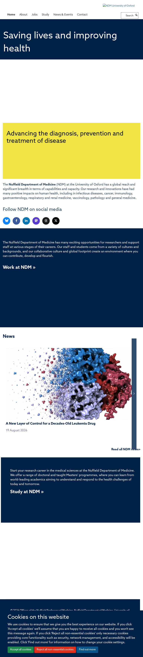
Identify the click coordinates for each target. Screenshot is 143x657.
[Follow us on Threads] (46, 221)
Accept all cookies (20, 649)
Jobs (34, 14)
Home (11, 14)
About (23, 14)
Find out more (87, 649)
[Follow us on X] (56, 221)
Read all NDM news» (125, 449)
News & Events (63, 14)
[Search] (136, 15)
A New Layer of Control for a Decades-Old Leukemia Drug (51, 424)
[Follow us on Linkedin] (27, 221)
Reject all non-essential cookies (55, 649)
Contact (82, 14)
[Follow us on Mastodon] (36, 221)
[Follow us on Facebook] (17, 221)
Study (45, 14)
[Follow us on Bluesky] (7, 221)
